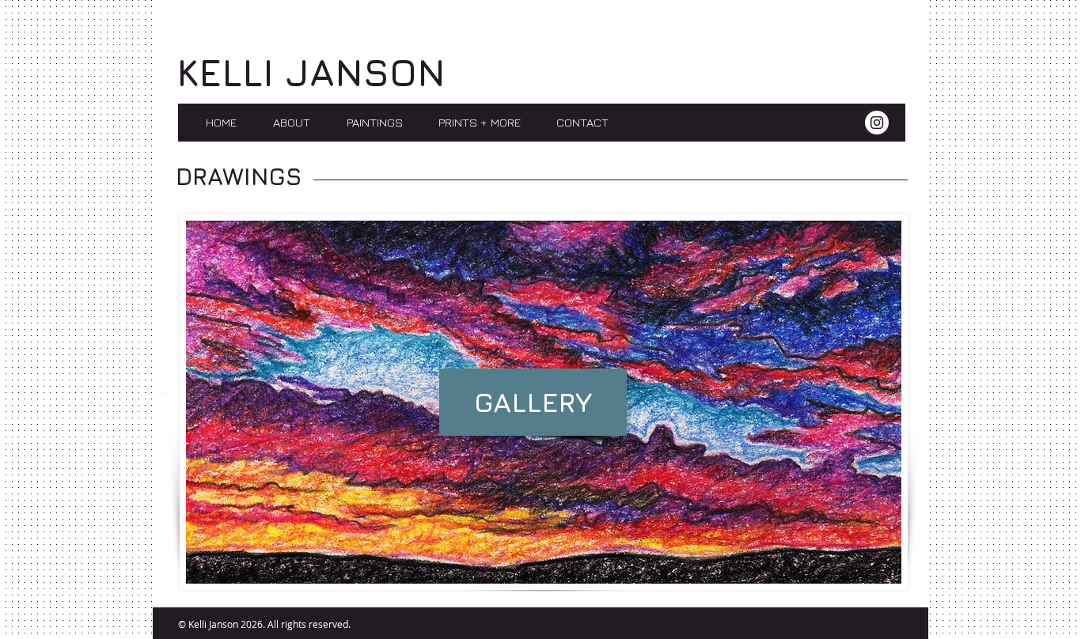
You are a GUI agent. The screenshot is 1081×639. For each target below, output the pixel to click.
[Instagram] (877, 122)
